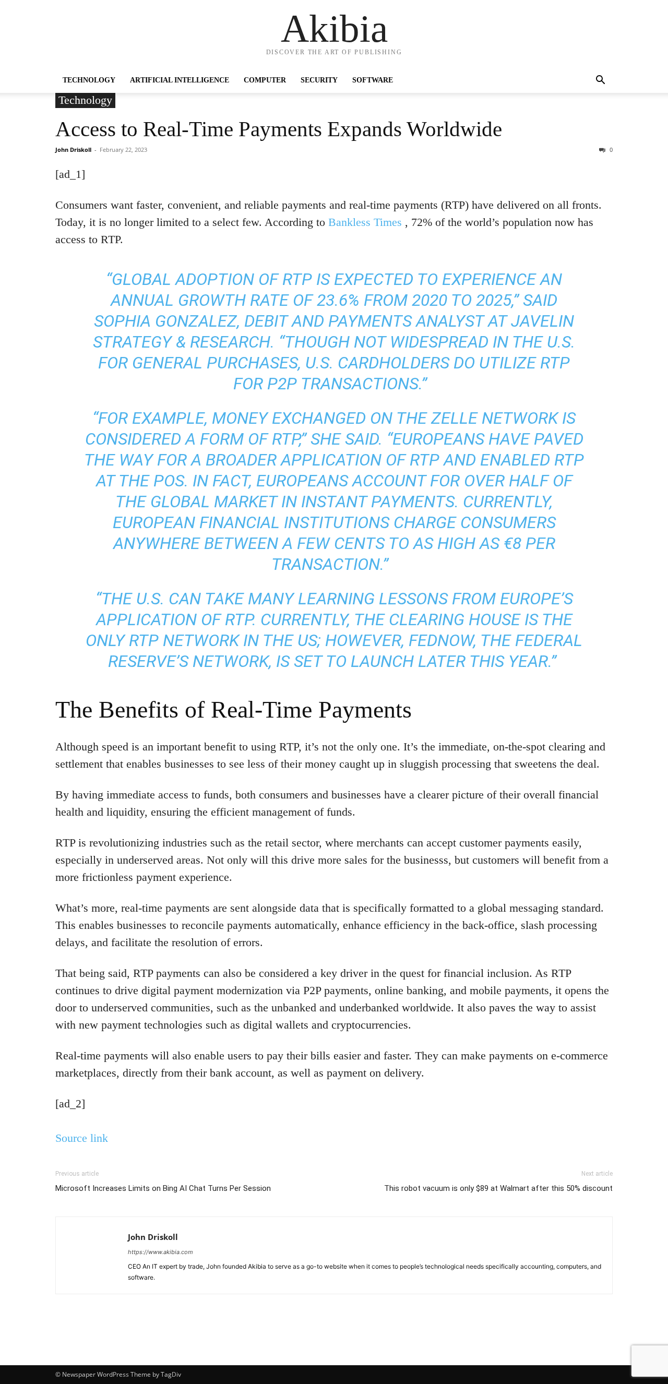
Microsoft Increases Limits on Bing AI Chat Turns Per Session (163, 1188)
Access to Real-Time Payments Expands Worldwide (281, 129)
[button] (600, 81)
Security (319, 80)
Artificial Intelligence (179, 80)
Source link (81, 1137)
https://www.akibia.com (160, 1252)
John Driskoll (73, 149)
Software (372, 80)
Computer (265, 80)
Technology (89, 80)
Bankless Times (365, 222)
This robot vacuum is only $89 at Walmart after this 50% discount (498, 1188)
